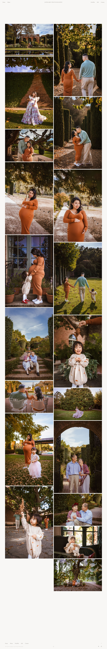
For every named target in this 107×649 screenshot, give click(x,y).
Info (98, 2)
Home (4, 2)
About (8, 2)
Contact (102, 2)
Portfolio (93, 2)
